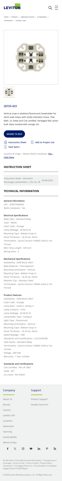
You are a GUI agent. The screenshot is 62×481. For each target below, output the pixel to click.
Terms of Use (18, 463)
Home (6, 17)
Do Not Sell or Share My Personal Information (22, 460)
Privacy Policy (45, 463)
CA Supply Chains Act (23, 465)
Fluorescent (8, 20)
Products (14, 17)
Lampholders (42, 17)
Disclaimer (7, 465)
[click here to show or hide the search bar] (50, 8)
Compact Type (21, 20)
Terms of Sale (32, 463)
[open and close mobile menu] (56, 7)
